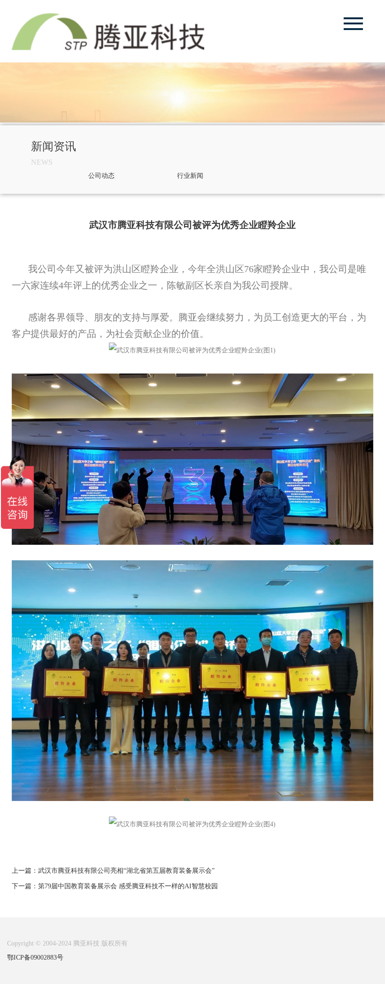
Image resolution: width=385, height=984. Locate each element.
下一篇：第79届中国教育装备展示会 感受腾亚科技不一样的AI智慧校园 (115, 886)
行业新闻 (190, 175)
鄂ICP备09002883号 (35, 957)
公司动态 (101, 175)
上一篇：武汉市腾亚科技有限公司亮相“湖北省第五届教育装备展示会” (113, 870)
